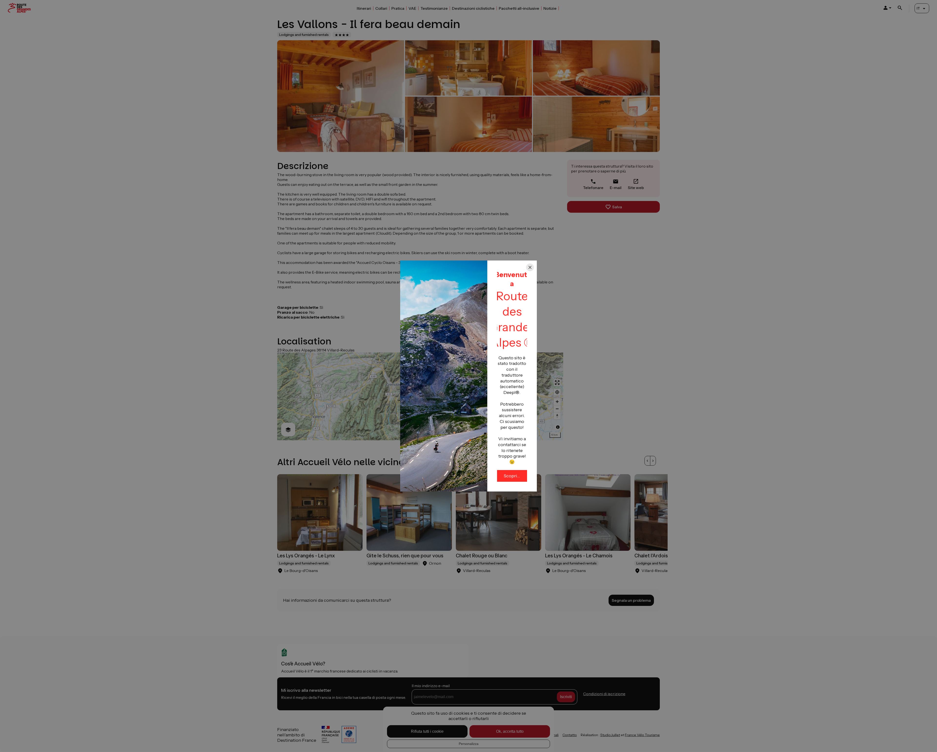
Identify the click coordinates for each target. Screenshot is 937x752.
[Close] (530, 267)
